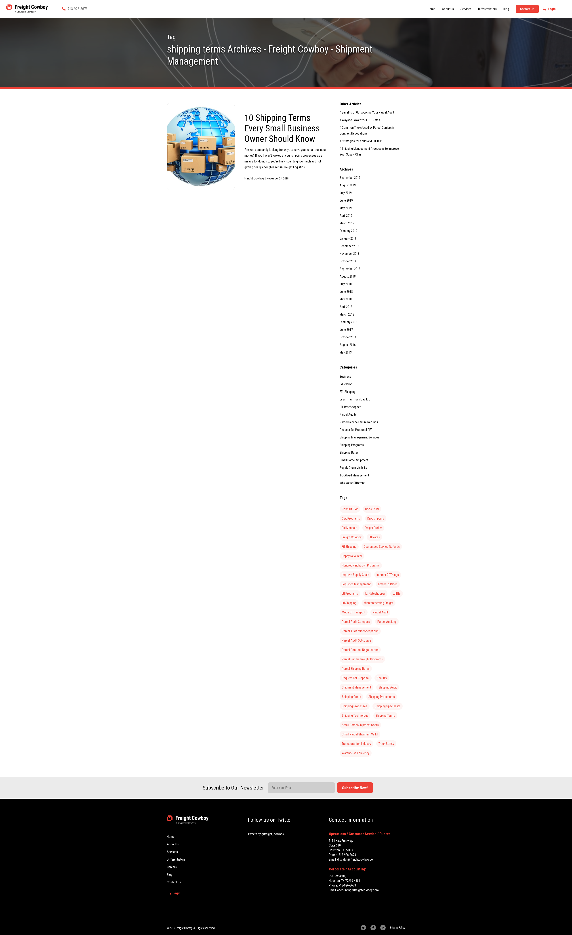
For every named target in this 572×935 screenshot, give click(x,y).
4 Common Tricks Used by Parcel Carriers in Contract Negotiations (367, 130)
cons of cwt (350, 509)
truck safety (386, 743)
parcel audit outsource (356, 640)
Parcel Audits (348, 414)
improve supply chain (355, 575)
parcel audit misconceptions (360, 631)
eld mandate (349, 528)
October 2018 (348, 261)
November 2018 (350, 253)
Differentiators (487, 9)
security (382, 678)
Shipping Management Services (359, 437)
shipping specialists (387, 706)
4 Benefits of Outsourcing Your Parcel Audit (367, 112)
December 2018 (350, 246)
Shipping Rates (349, 452)
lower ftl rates (387, 584)
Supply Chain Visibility (353, 468)
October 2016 (348, 337)
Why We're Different (352, 483)
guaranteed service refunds (382, 546)
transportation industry (356, 743)
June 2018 (346, 291)
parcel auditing (387, 621)
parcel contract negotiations (360, 650)
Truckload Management (354, 475)
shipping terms (385, 715)
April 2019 (346, 215)
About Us (448, 9)
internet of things (387, 575)
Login (552, 9)
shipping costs (351, 697)
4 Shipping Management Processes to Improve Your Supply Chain (369, 151)
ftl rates (374, 537)
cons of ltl (372, 509)
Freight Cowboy (254, 178)
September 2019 (350, 177)
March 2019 (347, 223)
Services (466, 9)
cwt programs (351, 518)
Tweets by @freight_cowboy (266, 834)
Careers (172, 867)
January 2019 (348, 238)
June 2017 (346, 329)
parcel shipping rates (356, 668)
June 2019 (346, 200)
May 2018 (346, 299)
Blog (506, 9)
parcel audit (380, 612)
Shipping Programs (352, 445)
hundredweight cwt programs (361, 565)
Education (346, 384)
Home (431, 9)
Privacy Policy (397, 927)
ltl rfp (397, 593)
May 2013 (346, 352)
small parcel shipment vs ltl (360, 734)
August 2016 (348, 345)
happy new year (352, 556)
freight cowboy (352, 537)
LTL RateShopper (350, 407)
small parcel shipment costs (360, 725)
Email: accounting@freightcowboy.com (354, 890)
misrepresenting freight (378, 603)
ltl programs (350, 593)
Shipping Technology (355, 715)
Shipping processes (354, 706)
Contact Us (527, 9)
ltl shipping (349, 603)
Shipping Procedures (381, 697)
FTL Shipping (347, 392)
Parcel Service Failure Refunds (359, 422)
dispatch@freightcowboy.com (356, 859)
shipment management (356, 687)
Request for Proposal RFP (356, 430)
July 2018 (346, 284)
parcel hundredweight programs (362, 659)
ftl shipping (349, 546)
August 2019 (348, 185)
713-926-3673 (77, 9)
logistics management (356, 584)
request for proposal (355, 678)
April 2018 (346, 307)
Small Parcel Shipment (354, 460)
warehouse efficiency (355, 753)
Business (345, 376)
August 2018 (348, 276)
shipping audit (388, 687)
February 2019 (348, 231)
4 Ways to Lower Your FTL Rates (360, 120)
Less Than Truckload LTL (355, 399)
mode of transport (353, 612)
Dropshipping (375, 518)
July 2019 (346, 193)
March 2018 (347, 314)
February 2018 (348, 322)
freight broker (373, 528)
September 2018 (350, 269)
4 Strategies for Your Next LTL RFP (361, 141)
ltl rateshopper (375, 593)
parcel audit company (356, 621)
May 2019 (346, 208)
